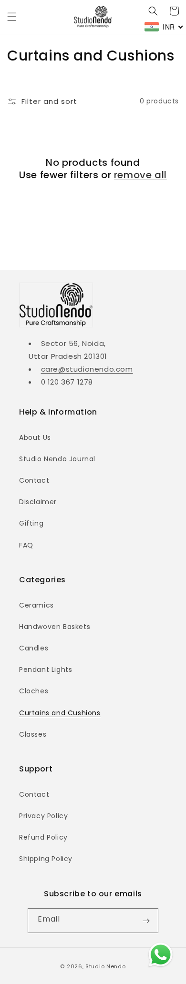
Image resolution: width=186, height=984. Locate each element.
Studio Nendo (105, 966)
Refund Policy (43, 837)
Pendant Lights (45, 669)
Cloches (33, 691)
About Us (35, 437)
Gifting (31, 523)
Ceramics (36, 605)
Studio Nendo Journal (57, 459)
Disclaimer (38, 502)
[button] (11, 16)
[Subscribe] (146, 920)
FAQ (26, 545)
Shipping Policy (45, 858)
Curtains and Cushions (60, 713)
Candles (33, 648)
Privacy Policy (43, 816)
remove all (140, 175)
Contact (34, 480)
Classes (32, 734)
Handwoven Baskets (54, 626)
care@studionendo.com (87, 369)
